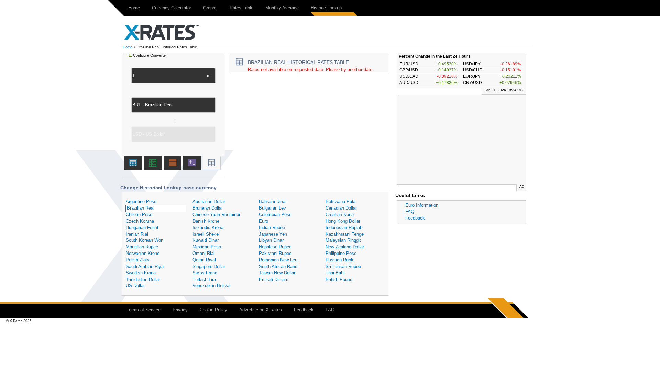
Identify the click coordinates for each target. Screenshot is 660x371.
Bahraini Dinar (273, 201)
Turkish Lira (204, 279)
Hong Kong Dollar (343, 221)
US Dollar (135, 285)
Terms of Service (143, 309)
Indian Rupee (272, 227)
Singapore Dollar (208, 266)
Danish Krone (205, 221)
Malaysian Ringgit (343, 240)
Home (134, 7)
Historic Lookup (326, 7)
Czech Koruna (140, 221)
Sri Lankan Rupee (343, 266)
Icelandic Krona (207, 227)
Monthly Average (282, 7)
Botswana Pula (340, 201)
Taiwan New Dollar (277, 273)
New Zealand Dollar (345, 246)
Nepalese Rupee (275, 246)
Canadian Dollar (341, 208)
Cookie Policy (213, 309)
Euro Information (421, 205)
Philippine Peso (341, 253)
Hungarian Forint (142, 227)
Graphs (210, 7)
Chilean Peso (139, 214)
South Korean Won (144, 240)
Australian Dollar (208, 201)
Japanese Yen (273, 234)
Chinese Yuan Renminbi (216, 214)
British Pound (339, 279)
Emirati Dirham (273, 279)
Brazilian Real (140, 208)
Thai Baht (335, 273)
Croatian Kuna (340, 214)
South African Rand (278, 266)
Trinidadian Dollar (143, 279)
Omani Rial (203, 253)
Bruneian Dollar (207, 208)
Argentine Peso (141, 201)
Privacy (180, 309)
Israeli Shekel (206, 234)
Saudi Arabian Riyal (145, 266)
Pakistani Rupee (275, 253)
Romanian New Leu (278, 259)
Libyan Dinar (271, 240)
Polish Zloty (138, 259)
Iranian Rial (137, 234)
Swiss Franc (204, 273)
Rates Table (241, 7)
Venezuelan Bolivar (211, 285)
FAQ (409, 211)
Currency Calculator (171, 7)
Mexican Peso (206, 246)
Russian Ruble (340, 259)
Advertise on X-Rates (260, 309)
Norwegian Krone (143, 253)
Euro (263, 221)
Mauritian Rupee (142, 246)
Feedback (415, 218)
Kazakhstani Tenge (345, 234)
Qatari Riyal (204, 259)
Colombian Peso (275, 214)
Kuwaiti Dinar (205, 240)
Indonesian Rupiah (344, 227)
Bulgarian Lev (272, 208)
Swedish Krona (141, 273)
